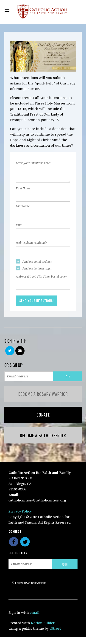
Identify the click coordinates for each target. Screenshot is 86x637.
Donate (43, 415)
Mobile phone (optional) (31, 242)
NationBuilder (43, 623)
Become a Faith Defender (43, 435)
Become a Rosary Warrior (43, 394)
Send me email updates (37, 261)
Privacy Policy (20, 511)
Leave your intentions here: (33, 163)
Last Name (23, 206)
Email (19, 225)
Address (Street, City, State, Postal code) (41, 276)
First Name (23, 188)
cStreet (55, 628)
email (34, 613)
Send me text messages (37, 268)
